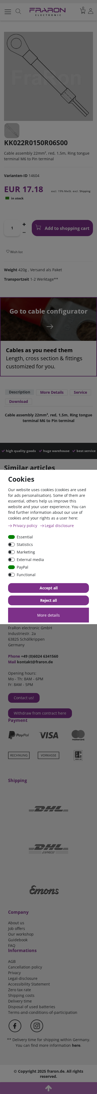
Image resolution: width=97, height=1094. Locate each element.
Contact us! (24, 697)
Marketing (26, 552)
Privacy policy (25, 525)
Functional (26, 574)
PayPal (22, 567)
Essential (25, 536)
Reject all (48, 600)
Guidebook (17, 939)
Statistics (25, 544)
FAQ (11, 945)
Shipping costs (21, 995)
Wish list (16, 252)
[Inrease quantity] (24, 224)
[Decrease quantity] (24, 232)
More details (48, 615)
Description (19, 392)
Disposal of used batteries (31, 1006)
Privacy (14, 972)
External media (30, 559)
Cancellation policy (25, 967)
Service (80, 392)
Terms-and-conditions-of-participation (42, 1012)
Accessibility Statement (29, 984)
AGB (12, 961)
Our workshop (21, 934)
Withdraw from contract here (40, 713)
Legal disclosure (59, 525)
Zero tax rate (19, 989)
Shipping (84, 191)
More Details (52, 392)
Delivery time (20, 1001)
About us (16, 922)
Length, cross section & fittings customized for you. (44, 358)
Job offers (16, 928)
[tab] (19, 392)
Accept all (49, 587)
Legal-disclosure (22, 978)
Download (18, 401)
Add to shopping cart (66, 228)
